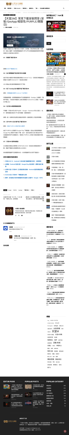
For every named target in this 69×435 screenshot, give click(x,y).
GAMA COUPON (54, 320)
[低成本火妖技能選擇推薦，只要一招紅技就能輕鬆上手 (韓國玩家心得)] (49, 102)
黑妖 (54, 362)
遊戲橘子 (57, 354)
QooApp (20, 190)
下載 (36, 8)
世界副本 (56, 326)
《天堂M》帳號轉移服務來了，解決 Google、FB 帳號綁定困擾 (55, 286)
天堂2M (32, 190)
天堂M (55, 331)
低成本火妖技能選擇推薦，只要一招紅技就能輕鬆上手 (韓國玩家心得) (60, 102)
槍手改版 (60, 340)
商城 (62, 328)
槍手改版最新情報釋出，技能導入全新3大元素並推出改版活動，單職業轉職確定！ (55, 263)
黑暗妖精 (49, 365)
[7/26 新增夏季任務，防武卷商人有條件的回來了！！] (28, 394)
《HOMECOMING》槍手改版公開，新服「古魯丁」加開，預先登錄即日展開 (55, 279)
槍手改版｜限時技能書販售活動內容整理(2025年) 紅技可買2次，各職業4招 (55, 232)
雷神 (57, 356)
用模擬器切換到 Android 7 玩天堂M (17, 93)
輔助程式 (49, 354)
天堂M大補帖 (55, 156)
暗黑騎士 (50, 340)
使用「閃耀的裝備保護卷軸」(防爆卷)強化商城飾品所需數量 (58, 217)
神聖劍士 (59, 345)
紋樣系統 (56, 348)
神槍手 (53, 345)
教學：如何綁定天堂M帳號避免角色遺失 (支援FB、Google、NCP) (24, 178)
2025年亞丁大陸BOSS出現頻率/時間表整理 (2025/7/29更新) (59, 150)
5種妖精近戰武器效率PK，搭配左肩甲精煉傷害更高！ (55, 132)
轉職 (53, 354)
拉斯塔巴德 (50, 337)
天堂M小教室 (50, 334)
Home (4, 12)
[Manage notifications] (65, 431)
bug (48, 320)
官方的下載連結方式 (11, 69)
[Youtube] (22, 216)
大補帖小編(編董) (8, 27)
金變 (54, 356)
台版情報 (56, 328)
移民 (48, 348)
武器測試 (49, 343)
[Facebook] (16, 216)
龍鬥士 (49, 367)
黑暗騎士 (55, 365)
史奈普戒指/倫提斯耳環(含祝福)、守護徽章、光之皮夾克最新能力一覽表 (58, 208)
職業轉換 (56, 351)
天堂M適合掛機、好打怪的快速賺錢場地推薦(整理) (38, 387)
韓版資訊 (58, 359)
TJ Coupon (50, 326)
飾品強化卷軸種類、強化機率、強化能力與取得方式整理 (58, 187)
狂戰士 (49, 345)
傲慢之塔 (61, 325)
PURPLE (15, 190)
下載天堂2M (26, 190)
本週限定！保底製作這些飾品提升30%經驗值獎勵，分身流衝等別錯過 (55, 248)
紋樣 (52, 348)
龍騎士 (60, 364)
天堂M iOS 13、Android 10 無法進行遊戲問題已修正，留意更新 (23, 161)
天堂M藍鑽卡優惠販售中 (45, 8)
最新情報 (9, 8)
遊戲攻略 (31, 8)
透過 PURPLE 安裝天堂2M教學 (16, 126)
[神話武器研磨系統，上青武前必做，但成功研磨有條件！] (6, 396)
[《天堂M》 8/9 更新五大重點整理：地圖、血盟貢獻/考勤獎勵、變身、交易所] (28, 402)
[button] (64, 8)
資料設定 (61, 351)
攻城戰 (55, 337)
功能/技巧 (49, 328)
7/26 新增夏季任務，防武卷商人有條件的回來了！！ (38, 395)
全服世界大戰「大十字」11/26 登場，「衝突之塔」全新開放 (12, 198)
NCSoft (57, 323)
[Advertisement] (46, 3)
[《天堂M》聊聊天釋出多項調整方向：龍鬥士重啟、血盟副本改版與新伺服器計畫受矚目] (56, 59)
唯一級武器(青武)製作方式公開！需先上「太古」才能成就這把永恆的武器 (60, 94)
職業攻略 (24, 8)
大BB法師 (49, 278)
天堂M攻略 (58, 334)
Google (9, 190)
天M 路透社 (18, 12)
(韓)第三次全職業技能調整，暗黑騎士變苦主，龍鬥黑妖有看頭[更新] (35, 198)
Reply (10, 231)
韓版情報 (50, 359)
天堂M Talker (17, 8)
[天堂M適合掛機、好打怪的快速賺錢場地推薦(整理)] (28, 386)
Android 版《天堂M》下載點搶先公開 (16, 175)
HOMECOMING (50, 323)
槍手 (55, 340)
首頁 (5, 8)
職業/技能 (50, 351)
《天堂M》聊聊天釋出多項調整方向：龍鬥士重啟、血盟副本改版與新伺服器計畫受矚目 (55, 70)
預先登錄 (49, 362)
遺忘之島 (49, 356)
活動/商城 (56, 343)
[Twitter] (19, 216)
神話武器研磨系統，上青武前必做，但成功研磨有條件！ (55, 121)
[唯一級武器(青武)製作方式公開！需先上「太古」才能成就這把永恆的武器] (49, 94)
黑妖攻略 (58, 362)
